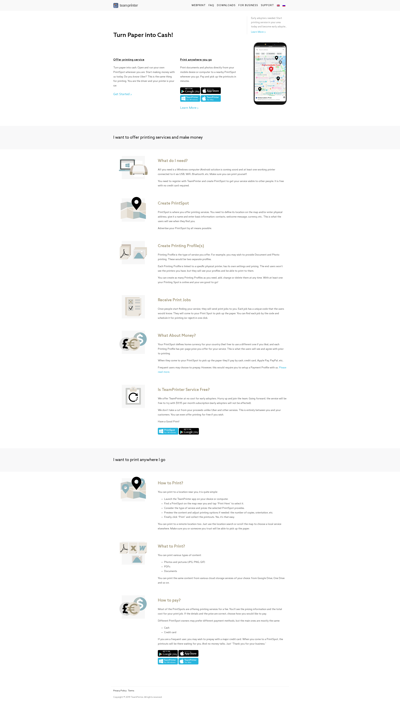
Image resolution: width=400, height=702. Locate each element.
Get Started (121, 94)
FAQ (211, 5)
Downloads (226, 5)
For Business (248, 5)
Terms (131, 691)
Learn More (188, 108)
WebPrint (199, 5)
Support (267, 5)
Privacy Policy (120, 691)
